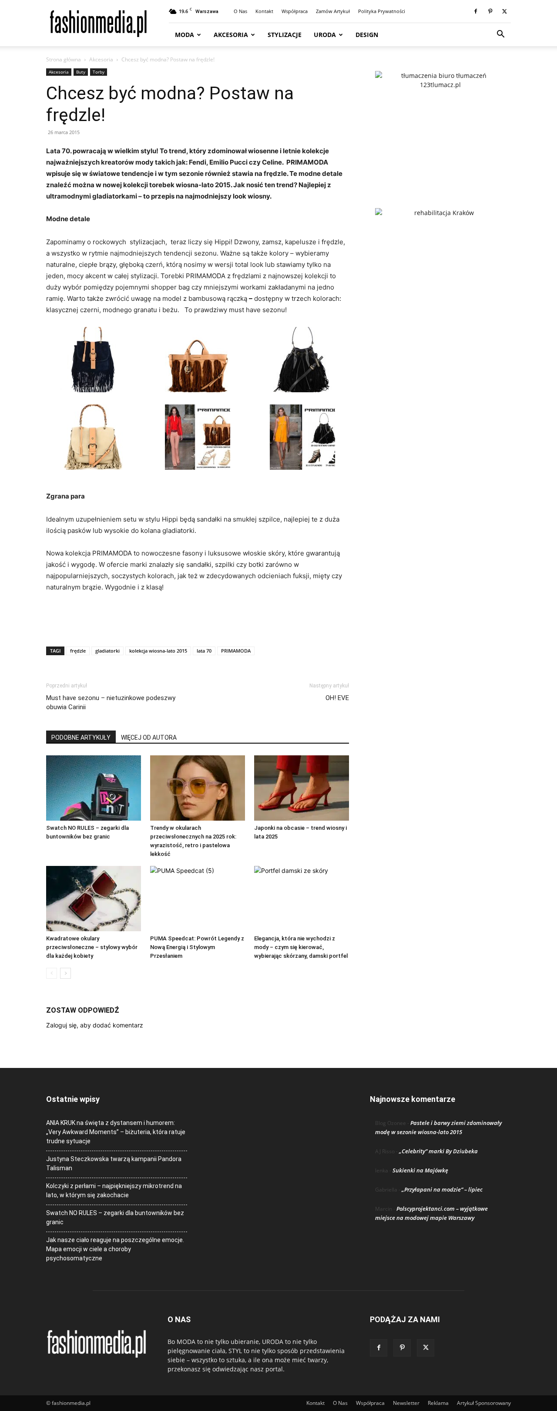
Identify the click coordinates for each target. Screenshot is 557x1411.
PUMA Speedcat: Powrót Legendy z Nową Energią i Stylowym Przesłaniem (197, 947)
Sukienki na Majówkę (420, 1170)
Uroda (325, 34)
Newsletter (406, 1403)
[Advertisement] (197, 617)
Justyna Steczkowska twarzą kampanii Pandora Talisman (113, 1163)
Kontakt (264, 11)
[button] (500, 35)
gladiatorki (107, 650)
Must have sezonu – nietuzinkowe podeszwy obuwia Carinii (110, 702)
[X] (504, 11)
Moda (184, 34)
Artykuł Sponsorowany (484, 1403)
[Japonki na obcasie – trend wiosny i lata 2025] (301, 788)
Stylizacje (285, 34)
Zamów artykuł (333, 11)
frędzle (78, 650)
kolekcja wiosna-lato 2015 (158, 650)
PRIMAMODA (236, 650)
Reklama (438, 1403)
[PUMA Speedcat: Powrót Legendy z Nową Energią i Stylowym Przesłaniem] (197, 898)
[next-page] (65, 973)
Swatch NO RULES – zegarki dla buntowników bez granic (115, 1217)
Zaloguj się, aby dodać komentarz (94, 1025)
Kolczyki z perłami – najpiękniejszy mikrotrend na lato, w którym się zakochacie (114, 1190)
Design (367, 34)
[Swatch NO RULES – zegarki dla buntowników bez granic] (93, 788)
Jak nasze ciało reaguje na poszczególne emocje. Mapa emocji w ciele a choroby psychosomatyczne (115, 1249)
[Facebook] (475, 11)
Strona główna (63, 59)
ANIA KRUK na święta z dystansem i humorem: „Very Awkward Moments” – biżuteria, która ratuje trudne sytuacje (115, 1132)
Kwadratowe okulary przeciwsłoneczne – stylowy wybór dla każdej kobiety (92, 947)
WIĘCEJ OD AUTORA (149, 737)
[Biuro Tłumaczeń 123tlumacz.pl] (440, 125)
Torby (98, 72)
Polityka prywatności (381, 11)
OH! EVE (337, 698)
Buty (80, 72)
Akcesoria (231, 34)
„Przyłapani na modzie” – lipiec (442, 1189)
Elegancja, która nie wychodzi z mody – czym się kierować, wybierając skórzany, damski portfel (301, 947)
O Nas (240, 11)
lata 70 (204, 650)
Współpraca (295, 11)
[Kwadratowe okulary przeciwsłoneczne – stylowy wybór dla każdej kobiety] (93, 898)
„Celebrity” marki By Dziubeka (438, 1151)
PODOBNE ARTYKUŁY (81, 737)
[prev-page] (51, 973)
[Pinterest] (490, 11)
